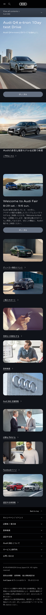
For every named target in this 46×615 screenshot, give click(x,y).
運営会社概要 (8, 575)
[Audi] (23, 4)
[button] (23, 517)
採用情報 (17, 575)
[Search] (9, 4)
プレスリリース (33, 580)
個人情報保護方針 (28, 575)
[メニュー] (5, 4)
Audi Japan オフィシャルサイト (14, 580)
